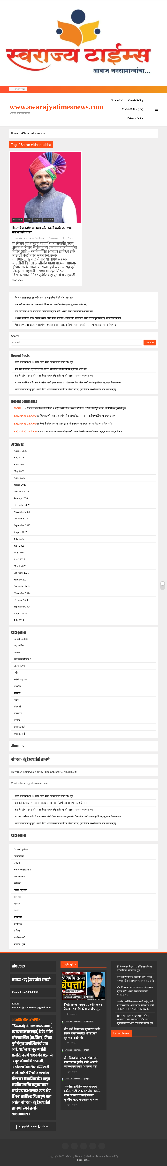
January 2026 (21, 498)
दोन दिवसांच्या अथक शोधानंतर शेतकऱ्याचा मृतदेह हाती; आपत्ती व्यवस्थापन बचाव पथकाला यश (54, 311)
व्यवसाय (17, 693)
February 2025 (21, 572)
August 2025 (20, 532)
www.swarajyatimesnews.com (57, 107)
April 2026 (19, 478)
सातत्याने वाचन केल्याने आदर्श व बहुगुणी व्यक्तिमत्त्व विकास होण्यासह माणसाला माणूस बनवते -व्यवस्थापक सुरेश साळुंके (76, 408)
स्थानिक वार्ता (48, 220)
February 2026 (21, 491)
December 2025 (22, 505)
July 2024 (19, 620)
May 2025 (19, 552)
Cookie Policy (135, 100)
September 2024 (22, 606)
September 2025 (22, 525)
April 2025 (19, 559)
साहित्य (17, 720)
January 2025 (21, 579)
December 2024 (22, 586)
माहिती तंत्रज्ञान (20, 679)
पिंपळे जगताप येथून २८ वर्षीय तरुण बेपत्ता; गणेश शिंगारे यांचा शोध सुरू (44, 297)
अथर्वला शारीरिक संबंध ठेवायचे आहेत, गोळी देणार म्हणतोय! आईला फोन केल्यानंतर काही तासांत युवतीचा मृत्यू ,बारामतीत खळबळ (68, 318)
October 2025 (21, 518)
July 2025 (19, 539)
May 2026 (19, 471)
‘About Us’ (117, 100)
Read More (17, 280)
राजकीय (28, 220)
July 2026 (19, 457)
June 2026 (19, 464)
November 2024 (22, 593)
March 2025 (20, 566)
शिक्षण (16, 700)
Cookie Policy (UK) (132, 109)
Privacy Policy (135, 118)
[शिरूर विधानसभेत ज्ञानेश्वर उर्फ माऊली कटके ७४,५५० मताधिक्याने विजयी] (45, 187)
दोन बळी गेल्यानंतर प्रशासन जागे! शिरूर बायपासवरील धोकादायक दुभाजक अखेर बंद (51, 304)
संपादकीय (18, 706)
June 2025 (19, 545)
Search (15, 336)
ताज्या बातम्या (17, 220)
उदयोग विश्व (19, 645)
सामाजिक (37, 220)
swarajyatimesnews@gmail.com (29, 238)
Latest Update (21, 639)
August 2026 (20, 451)
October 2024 (21, 600)
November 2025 (22, 512)
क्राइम (17, 652)
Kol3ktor (18, 408)
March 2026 (20, 484)
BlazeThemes (83, 1159)
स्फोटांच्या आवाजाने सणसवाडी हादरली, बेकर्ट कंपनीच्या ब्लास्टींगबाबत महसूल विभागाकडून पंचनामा (82, 432)
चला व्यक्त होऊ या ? (22, 659)
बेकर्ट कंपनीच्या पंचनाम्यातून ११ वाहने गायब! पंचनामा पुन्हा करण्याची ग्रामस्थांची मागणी (76, 424)
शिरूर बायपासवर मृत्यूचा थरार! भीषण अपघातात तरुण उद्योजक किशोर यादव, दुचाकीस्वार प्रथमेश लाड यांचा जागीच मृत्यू (65, 325)
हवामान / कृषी (19, 733)
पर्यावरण (17, 672)
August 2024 (20, 613)
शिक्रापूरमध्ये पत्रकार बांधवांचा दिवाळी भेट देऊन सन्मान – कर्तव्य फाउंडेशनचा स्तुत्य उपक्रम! (78, 416)
